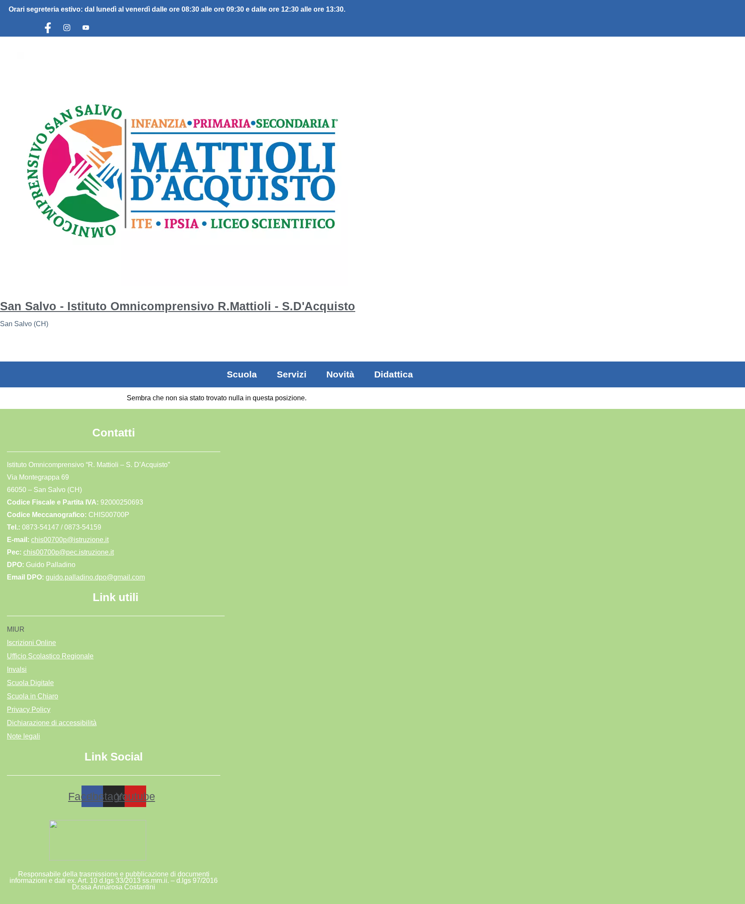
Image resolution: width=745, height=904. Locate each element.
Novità (340, 374)
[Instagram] (66, 28)
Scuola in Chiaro (32, 696)
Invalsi (17, 669)
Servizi (292, 374)
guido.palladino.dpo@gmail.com (95, 577)
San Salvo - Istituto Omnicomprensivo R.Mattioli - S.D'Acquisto (177, 306)
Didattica (393, 374)
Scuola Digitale (30, 682)
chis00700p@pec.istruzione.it (68, 552)
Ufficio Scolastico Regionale (50, 656)
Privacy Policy (28, 709)
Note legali (23, 736)
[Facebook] (47, 28)
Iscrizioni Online (31, 642)
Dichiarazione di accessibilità (52, 722)
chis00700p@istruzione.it (70, 539)
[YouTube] (85, 28)
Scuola (242, 374)
